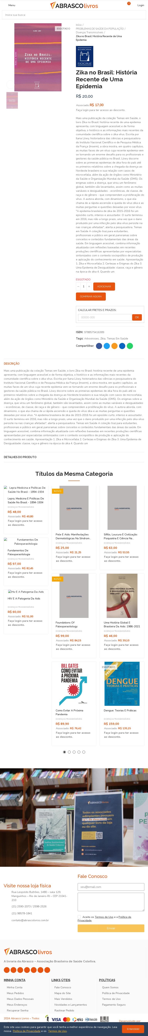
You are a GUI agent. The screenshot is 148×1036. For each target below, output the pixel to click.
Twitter (107, 346)
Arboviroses (91, 338)
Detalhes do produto (20, 457)
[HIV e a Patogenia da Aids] (26, 592)
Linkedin (122, 346)
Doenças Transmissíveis (21, 507)
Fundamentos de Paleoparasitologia (19, 552)
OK (137, 317)
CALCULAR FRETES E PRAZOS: (97, 310)
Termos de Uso (104, 917)
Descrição (11, 363)
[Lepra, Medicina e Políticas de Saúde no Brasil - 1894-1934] (26, 490)
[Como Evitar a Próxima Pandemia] (74, 684)
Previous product (132, 33)
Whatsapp (130, 346)
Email (114, 346)
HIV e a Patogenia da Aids (24, 598)
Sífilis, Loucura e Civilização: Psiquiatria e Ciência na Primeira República (121, 538)
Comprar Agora (91, 296)
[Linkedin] (27, 970)
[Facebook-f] (13, 970)
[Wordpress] (47, 970)
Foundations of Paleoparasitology (66, 624)
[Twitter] (20, 970)
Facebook (99, 346)
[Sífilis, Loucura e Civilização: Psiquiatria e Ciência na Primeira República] (122, 508)
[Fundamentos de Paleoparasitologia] (26, 542)
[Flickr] (40, 970)
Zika (102, 338)
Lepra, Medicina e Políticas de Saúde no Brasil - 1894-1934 (26, 500)
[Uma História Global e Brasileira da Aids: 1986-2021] (122, 596)
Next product (141, 33)
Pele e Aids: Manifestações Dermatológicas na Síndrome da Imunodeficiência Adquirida (73, 540)
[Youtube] (34, 970)
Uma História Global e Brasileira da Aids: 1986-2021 (122, 624)
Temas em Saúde (117, 338)
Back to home (136, 33)
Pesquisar (140, 14)
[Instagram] (7, 970)
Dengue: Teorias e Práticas (120, 710)
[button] (64, 752)
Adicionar (104, 286)
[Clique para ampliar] (10, 84)
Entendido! (133, 1029)
